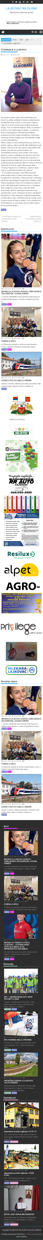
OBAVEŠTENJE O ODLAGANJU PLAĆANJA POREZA (33, 219)
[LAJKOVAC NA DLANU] (3, 31)
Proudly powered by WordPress (13, 1234)
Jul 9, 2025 (8, 1078)
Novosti (4, 209)
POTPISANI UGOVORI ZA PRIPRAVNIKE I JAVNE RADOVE (11, 219)
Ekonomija (8, 1009)
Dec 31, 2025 (9, 994)
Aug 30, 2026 (7, 289)
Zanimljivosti (14, 1141)
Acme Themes (21, 1236)
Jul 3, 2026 (8, 1129)
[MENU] (40, 31)
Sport (9, 304)
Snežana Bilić (16, 55)
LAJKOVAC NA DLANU (21, 8)
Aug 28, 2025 (9, 1037)
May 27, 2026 (9, 1170)
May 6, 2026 (9, 1211)
